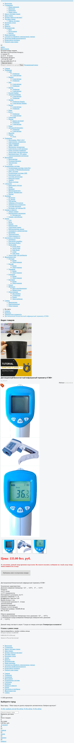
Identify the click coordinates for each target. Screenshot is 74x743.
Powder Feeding (13, 93)
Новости (7, 26)
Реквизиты (12, 10)
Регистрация (12, 31)
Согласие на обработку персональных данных (20, 36)
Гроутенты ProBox (14, 243)
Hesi (9, 82)
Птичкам (11, 259)
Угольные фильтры (14, 161)
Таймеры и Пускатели (15, 203)
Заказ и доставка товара (12, 14)
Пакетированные (14, 304)
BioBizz (10, 77)
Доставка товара (10, 19)
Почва (10, 187)
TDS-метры (12, 201)
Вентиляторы (12, 159)
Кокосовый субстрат (15, 185)
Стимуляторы (16, 75)
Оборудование (17, 262)
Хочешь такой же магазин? (13, 17)
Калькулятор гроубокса (12, 40)
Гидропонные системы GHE (17, 173)
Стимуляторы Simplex (19, 103)
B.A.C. (10, 112)
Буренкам (11, 274)
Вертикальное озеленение (17, 213)
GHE (10, 72)
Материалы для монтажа (16, 147)
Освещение (8, 138)
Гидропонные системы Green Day (19, 168)
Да (2, 709)
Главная (7, 68)
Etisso (10, 110)
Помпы (10, 224)
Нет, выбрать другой (9, 709)
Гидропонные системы (12, 166)
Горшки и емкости (11, 210)
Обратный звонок (7, 63)
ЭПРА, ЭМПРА (13, 145)
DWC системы (13, 171)
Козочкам (11, 280)
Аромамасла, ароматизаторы (17, 231)
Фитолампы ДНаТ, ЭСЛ (16, 140)
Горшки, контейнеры (15, 217)
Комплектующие (14, 178)
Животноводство (10, 257)
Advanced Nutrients (14, 94)
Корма (14, 260)
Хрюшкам (11, 269)
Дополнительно (13, 234)
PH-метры (11, 197)
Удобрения (8, 70)
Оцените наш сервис (11, 42)
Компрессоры (12, 225)
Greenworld (12, 117)
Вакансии (11, 9)
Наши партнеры (10, 35)
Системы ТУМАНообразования (18, 170)
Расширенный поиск (31, 65)
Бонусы (10, 33)
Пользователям (10, 28)
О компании (9, 5)
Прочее (10, 119)
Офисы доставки (14, 21)
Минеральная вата (14, 190)
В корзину (4, 725)
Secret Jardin (12, 245)
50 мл (14, 136)
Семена (7, 300)
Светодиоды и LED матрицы (18, 149)
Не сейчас (20, 709)
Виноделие (8, 3)
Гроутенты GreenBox (15, 241)
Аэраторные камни (14, 227)
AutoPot (11, 180)
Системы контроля (14, 206)
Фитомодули (16, 215)
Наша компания (13, 7)
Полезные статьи (10, 22)
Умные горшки (13, 211)
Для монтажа (12, 163)
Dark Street (15, 253)
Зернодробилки (17, 299)
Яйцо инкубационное (19, 288)
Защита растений (18, 121)
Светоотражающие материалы (18, 156)
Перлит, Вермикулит (15, 192)
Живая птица (16, 290)
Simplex (10, 100)
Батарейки (11, 232)
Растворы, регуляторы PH (16, 208)
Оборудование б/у (14, 236)
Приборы (8, 196)
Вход (10, 29)
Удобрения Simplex (18, 101)
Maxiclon (11, 133)
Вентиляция (9, 157)
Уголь (10, 164)
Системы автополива (15, 177)
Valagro (10, 135)
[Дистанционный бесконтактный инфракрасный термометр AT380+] (9, 547)
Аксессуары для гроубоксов (17, 255)
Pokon (10, 126)
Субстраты (8, 183)
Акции (7, 24)
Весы (10, 222)
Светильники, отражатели (17, 142)
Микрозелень (12, 302)
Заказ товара (9, 15)
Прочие (10, 194)
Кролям (10, 264)
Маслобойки (16, 293)
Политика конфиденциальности (15, 38)
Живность (11, 287)
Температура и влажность (16, 204)
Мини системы (13, 182)
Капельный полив (14, 175)
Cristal (14, 252)
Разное (7, 218)
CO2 (9, 220)
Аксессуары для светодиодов (18, 152)
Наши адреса (12, 12)
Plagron (10, 87)
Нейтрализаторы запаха (16, 229)
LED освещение (13, 143)
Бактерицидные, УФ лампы (17, 154)
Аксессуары (16, 248)
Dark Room (16, 250)
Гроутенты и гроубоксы (12, 238)
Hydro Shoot (16, 246)
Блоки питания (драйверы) (17, 150)
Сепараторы (16, 295)
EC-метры (11, 199)
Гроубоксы (12, 239)
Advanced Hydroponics (15, 128)
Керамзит (11, 189)
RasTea (10, 105)
